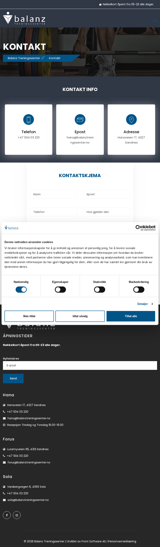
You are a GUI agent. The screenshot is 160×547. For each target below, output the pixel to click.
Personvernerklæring (122, 541)
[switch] (60, 289)
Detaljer (142, 303)
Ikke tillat (29, 316)
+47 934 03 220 (29, 137)
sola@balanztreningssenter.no (28, 500)
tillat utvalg (80, 316)
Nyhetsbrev (11, 359)
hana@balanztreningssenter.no (29, 418)
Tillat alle (131, 316)
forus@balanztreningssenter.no (29, 462)
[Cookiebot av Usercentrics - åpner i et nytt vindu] (138, 228)
